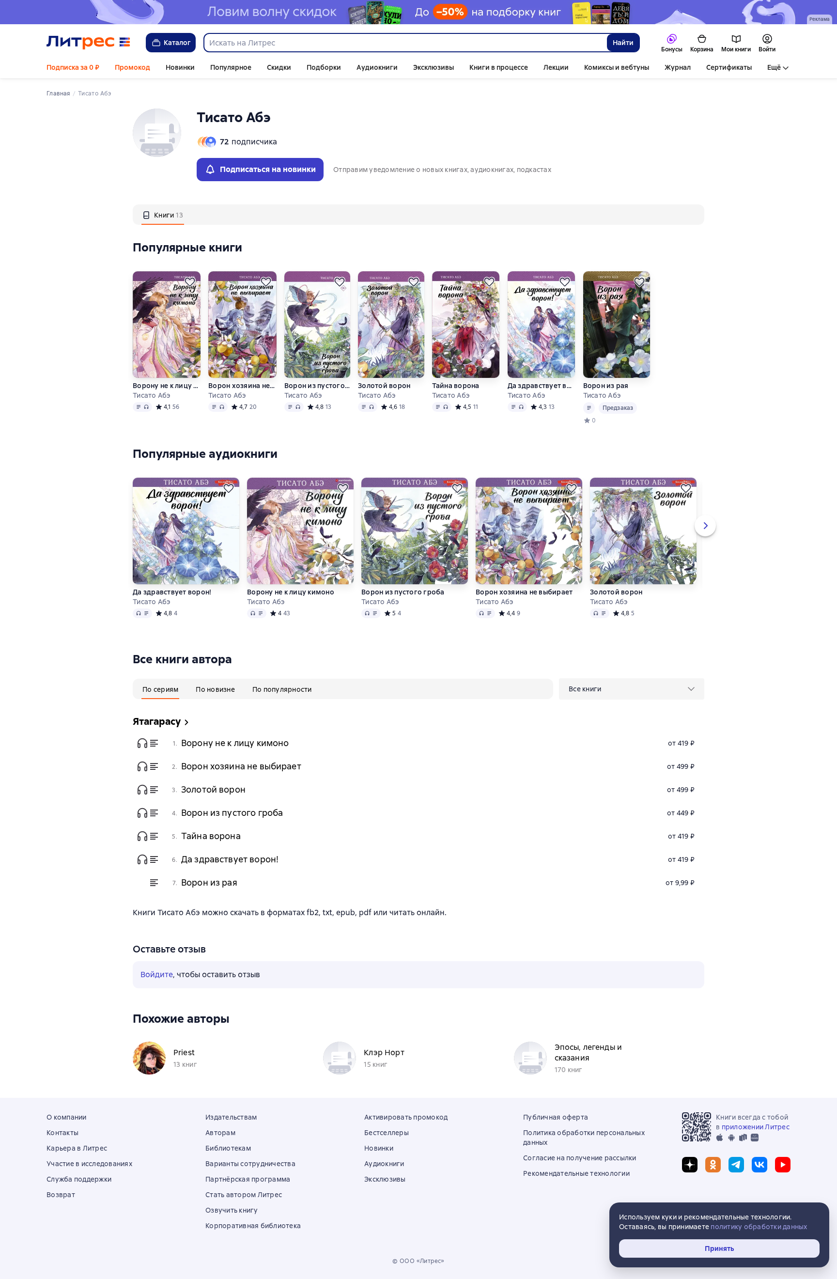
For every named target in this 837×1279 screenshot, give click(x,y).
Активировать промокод (406, 1117)
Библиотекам (228, 1148)
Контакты (62, 1132)
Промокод (132, 67)
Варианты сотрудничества (250, 1163)
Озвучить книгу (231, 1210)
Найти (623, 42)
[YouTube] (782, 1164)
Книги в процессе (498, 67)
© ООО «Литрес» (418, 1261)
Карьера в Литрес (76, 1148)
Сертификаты (729, 67)
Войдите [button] (156, 974)
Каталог (177, 42)
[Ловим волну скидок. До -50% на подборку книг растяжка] (418, 12)
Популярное (230, 67)
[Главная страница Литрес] (88, 42)
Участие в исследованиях (89, 1163)
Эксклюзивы (433, 67)
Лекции (556, 67)
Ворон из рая (606, 385)
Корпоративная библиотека (253, 1225)
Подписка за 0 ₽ (72, 67)
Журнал (678, 67)
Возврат (60, 1194)
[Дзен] (690, 1164)
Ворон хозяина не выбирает (242, 385)
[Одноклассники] (713, 1164)
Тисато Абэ (151, 395)
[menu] (631, 689)
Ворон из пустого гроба (317, 385)
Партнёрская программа (247, 1179)
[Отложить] (190, 282)
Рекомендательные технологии (576, 1173)
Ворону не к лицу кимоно (167, 385)
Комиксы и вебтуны (616, 67)
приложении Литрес (756, 1127)
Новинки (180, 67)
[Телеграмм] (736, 1164)
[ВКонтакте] (759, 1164)
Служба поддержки (78, 1179)
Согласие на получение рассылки (579, 1158)
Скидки (279, 67)
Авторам (220, 1132)
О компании (66, 1117)
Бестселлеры (386, 1132)
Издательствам (231, 1117)
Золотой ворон (384, 385)
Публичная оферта (555, 1117)
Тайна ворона (456, 385)
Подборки (324, 67)
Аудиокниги (377, 67)
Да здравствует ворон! (541, 385)
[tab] (163, 214)
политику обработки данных (759, 1226)
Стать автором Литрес (243, 1194)
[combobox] (404, 42)
